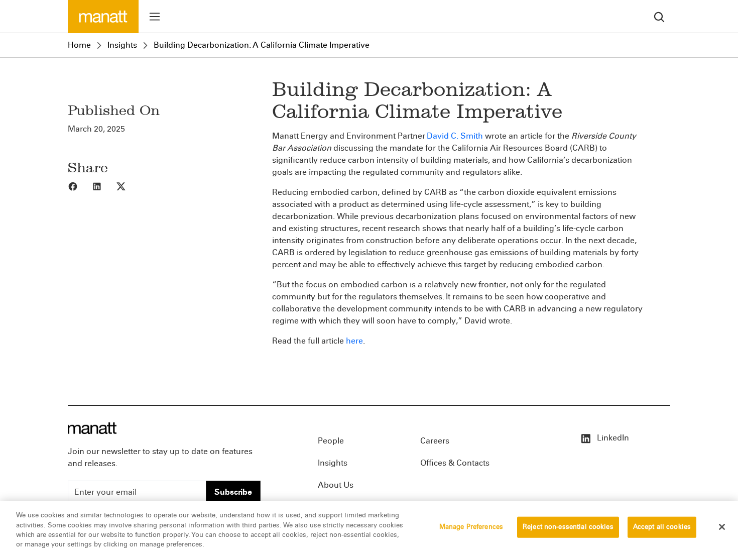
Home (79, 45)
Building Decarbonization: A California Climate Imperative (262, 45)
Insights (122, 45)
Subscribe (233, 492)
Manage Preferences (471, 527)
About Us (335, 485)
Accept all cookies (662, 527)
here (354, 341)
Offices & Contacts (454, 463)
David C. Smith (455, 136)
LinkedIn (612, 437)
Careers (434, 441)
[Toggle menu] (155, 17)
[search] (659, 16)
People (331, 441)
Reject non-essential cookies (568, 527)
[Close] (722, 527)
